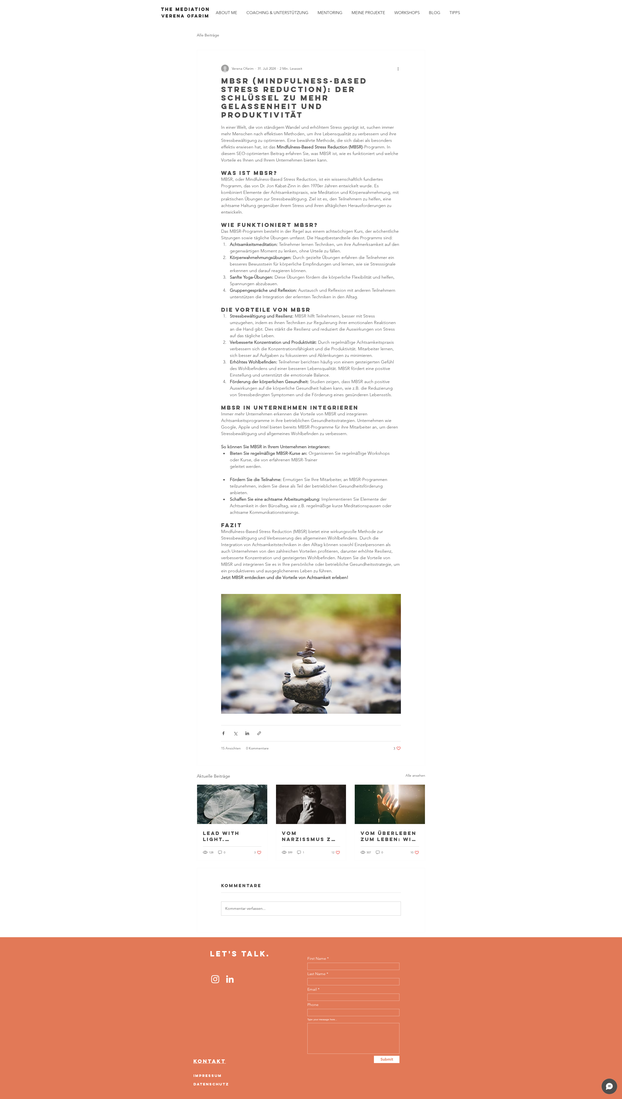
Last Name (316, 974)
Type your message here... (322, 1019)
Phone (313, 1005)
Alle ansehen (415, 775)
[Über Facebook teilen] (223, 733)
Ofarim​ (185, 16)
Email (312, 989)
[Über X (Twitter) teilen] (235, 733)
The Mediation (185, 9)
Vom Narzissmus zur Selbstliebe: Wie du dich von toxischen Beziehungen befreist (311, 836)
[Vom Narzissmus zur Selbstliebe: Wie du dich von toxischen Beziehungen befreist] (311, 804)
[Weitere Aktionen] (398, 68)
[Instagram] (215, 979)
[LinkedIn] (230, 979)
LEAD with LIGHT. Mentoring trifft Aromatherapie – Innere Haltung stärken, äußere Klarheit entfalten (231, 836)
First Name (316, 959)
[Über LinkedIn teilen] (247, 733)
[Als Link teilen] (259, 733)
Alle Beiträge (208, 35)
